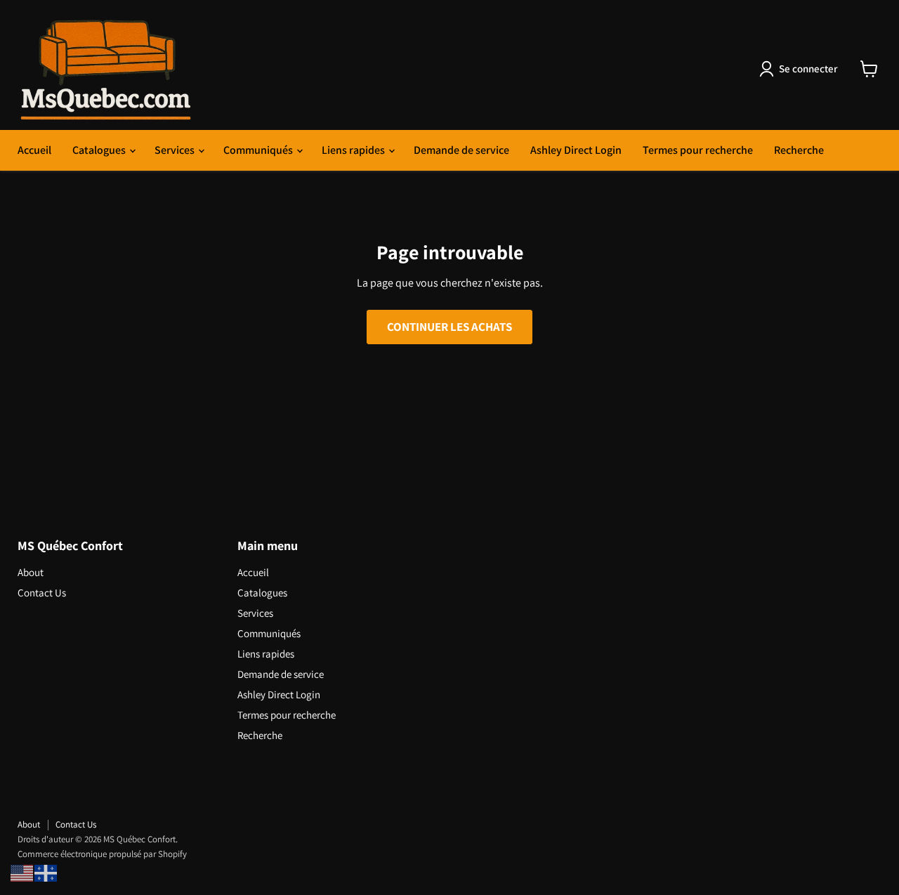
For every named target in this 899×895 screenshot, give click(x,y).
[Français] (46, 872)
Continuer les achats (449, 326)
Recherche (799, 150)
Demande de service (461, 150)
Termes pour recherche (698, 150)
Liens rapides (354, 150)
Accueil (34, 150)
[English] (22, 872)
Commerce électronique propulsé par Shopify (102, 854)
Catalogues (100, 150)
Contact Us (42, 592)
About (31, 572)
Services (176, 150)
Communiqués (259, 150)
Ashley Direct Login (576, 150)
